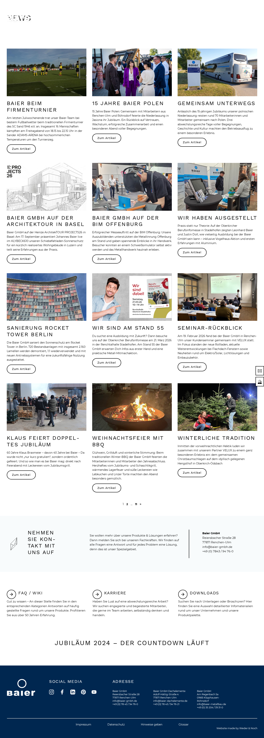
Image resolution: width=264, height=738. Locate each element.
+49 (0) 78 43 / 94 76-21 (166, 704)
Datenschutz (116, 724)
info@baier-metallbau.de (211, 704)
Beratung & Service (224, 12)
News (250, 12)
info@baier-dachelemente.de (170, 700)
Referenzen (193, 12)
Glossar (184, 724)
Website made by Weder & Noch (236, 728)
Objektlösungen (137, 12)
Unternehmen (168, 12)
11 (136, 504)
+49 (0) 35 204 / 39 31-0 (210, 707)
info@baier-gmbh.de (217, 547)
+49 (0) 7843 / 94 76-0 (217, 551)
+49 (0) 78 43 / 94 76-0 (125, 704)
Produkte (109, 12)
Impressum (83, 724)
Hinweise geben (151, 724)
